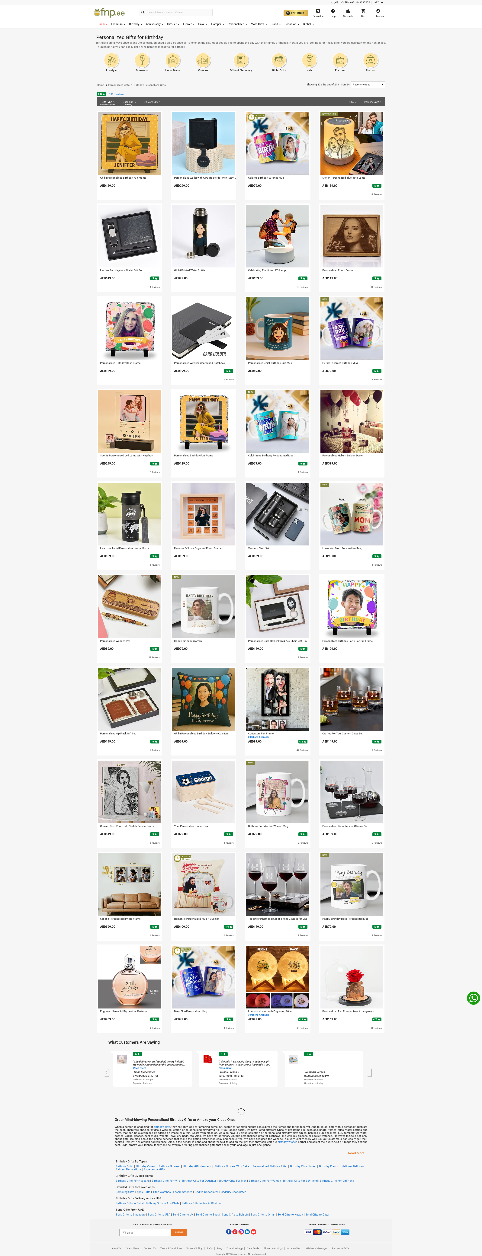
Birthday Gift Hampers (197, 1166)
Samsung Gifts (125, 1192)
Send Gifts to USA (159, 1214)
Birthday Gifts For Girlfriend (337, 1180)
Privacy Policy (194, 1248)
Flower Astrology (273, 1248)
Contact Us (150, 1248)
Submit (179, 1232)
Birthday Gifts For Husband (132, 1180)
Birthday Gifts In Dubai (130, 1203)
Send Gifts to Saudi (208, 1214)
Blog (219, 1248)
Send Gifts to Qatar (317, 1214)
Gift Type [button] (107, 103)
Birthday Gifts (124, 1166)
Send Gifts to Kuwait (290, 1214)
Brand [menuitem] (274, 24)
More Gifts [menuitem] (257, 24)
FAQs (210, 1248)
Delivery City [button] (151, 101)
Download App (235, 1248)
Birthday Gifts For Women (265, 1180)
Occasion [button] (128, 103)
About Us (116, 1248)
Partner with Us (340, 1248)
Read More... (357, 1153)
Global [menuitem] (307, 24)
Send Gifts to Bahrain (235, 1214)
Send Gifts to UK (183, 1214)
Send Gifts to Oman (263, 1214)
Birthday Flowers (169, 1166)
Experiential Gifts (154, 1169)
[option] (152, 1069)
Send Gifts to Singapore (131, 1214)
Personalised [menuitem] (236, 24)
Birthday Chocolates (303, 1166)
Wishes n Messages (316, 1248)
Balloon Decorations (129, 1169)
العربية (334, 2)
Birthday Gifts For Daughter (199, 1180)
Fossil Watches (182, 1192)
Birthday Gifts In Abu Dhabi (162, 1203)
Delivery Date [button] (371, 101)
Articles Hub (294, 1248)
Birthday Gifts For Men (232, 1180)
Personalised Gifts (107, 105)
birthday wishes (287, 1141)
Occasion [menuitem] (290, 24)
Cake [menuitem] (201, 24)
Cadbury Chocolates (233, 1192)
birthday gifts (162, 1126)
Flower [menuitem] (187, 24)
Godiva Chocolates (207, 1192)
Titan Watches (162, 1192)
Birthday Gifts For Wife (166, 1180)
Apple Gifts (143, 1192)
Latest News (132, 1248)
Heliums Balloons (353, 1166)
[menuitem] (103, 24)
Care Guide (253, 1248)
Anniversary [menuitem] (153, 24)
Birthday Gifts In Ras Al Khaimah (202, 1203)
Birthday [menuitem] (134, 24)
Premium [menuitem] (117, 24)
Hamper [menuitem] (216, 24)
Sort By (328, 84)
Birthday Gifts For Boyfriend (300, 1180)
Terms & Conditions (171, 1248)
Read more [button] (139, 1067)
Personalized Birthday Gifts (270, 1166)
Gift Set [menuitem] (172, 24)
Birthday (128, 105)
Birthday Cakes (145, 1166)
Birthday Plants (328, 1166)
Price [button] (351, 101)
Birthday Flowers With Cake (232, 1166)
